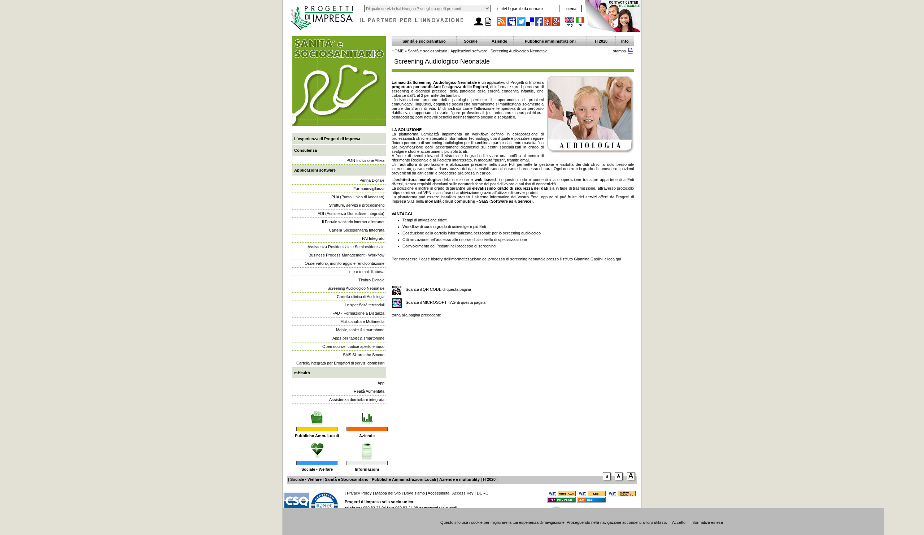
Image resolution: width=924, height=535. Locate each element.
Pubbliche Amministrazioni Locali (404, 479)
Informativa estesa (706, 522)
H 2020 (601, 41)
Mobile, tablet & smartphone (360, 330)
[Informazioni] (366, 448)
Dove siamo (414, 493)
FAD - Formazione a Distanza (358, 313)
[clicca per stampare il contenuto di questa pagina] (630, 52)
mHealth (302, 373)
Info (625, 41)
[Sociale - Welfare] (317, 448)
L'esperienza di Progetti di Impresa (327, 139)
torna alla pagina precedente (416, 315)
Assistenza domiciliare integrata (356, 399)
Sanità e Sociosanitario (347, 479)
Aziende (367, 435)
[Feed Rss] (591, 501)
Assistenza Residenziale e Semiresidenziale (346, 247)
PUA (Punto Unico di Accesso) (357, 197)
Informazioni (367, 469)
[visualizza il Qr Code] (397, 290)
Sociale (471, 41)
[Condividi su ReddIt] (548, 25)
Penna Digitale (371, 180)
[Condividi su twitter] (521, 25)
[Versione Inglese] (569, 25)
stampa (619, 51)
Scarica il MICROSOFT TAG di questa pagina (445, 302)
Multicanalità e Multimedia (362, 321)
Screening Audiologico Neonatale (355, 288)
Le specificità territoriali (364, 305)
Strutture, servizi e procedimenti (356, 205)
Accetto (678, 522)
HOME (398, 51)
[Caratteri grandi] (620, 481)
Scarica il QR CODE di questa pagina (438, 289)
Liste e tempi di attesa (365, 271)
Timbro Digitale (371, 280)
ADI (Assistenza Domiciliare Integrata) (351, 213)
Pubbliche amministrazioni (550, 41)
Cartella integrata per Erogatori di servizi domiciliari (340, 363)
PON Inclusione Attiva (365, 160)
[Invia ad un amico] (478, 25)
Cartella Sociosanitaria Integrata (356, 230)
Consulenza (305, 150)
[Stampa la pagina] (488, 25)
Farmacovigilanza (368, 188)
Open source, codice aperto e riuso (353, 346)
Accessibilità (438, 493)
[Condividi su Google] (556, 25)
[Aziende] (367, 415)
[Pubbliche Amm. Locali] (316, 415)
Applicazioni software (315, 170)
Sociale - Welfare (317, 469)
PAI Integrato (373, 238)
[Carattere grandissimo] (632, 481)
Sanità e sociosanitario (424, 41)
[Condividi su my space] (512, 25)
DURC (482, 493)
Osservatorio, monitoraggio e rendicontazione (344, 263)
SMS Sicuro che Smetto (363, 355)
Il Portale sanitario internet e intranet (353, 222)
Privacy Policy (359, 493)
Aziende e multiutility (459, 479)
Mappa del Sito (388, 493)
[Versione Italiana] (580, 25)
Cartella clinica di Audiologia (360, 296)
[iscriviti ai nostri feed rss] (501, 25)
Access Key (463, 493)
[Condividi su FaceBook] (539, 25)
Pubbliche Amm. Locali (317, 435)
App (381, 383)
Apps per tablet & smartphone (358, 338)
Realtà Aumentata (369, 391)
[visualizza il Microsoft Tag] (397, 303)
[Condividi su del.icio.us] (530, 25)
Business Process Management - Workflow (346, 255)
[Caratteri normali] (608, 481)
